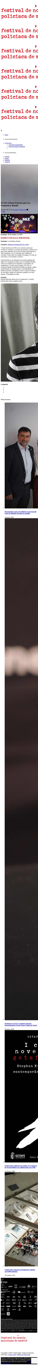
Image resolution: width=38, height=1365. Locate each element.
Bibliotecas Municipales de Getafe (18, 244)
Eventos (15, 209)
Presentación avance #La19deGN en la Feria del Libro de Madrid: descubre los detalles (20, 512)
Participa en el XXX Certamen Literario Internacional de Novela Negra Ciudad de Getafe (21, 1024)
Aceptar (29, 1361)
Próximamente (31, 125)
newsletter (10, 125)
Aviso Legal (12, 1354)
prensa (3, 125)
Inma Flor (23, 209)
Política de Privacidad (23, 1354)
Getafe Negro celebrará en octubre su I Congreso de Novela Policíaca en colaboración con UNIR (21, 1166)
